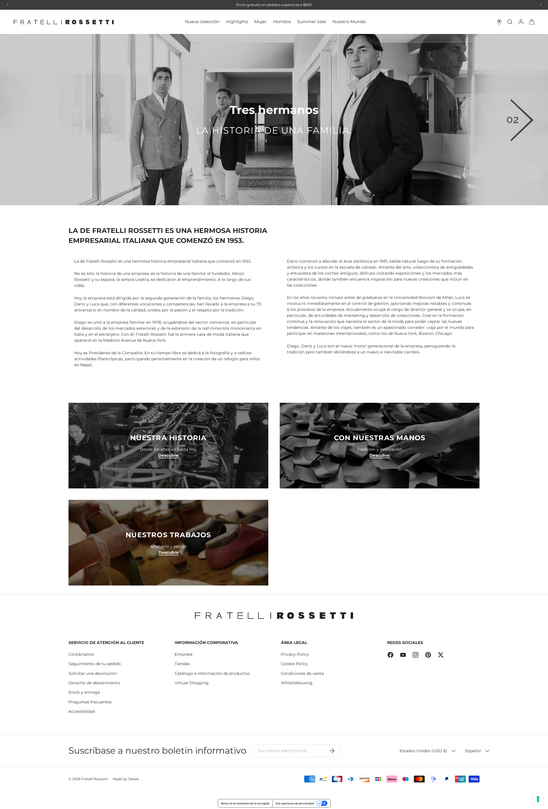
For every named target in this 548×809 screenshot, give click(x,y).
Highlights (237, 21)
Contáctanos (81, 654)
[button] (531, 22)
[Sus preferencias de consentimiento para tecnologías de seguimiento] (538, 799)
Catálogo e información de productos (212, 673)
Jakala (133, 779)
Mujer (260, 21)
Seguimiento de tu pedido (94, 663)
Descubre (168, 455)
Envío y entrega (84, 692)
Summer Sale (311, 21)
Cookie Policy (294, 663)
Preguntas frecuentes (90, 702)
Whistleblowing (297, 682)
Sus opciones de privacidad (294, 803)
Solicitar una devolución (92, 673)
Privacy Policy (295, 654)
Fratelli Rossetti (94, 779)
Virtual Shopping (192, 682)
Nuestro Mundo (349, 21)
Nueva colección (202, 21)
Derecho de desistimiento (94, 682)
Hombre (282, 21)
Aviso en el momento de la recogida (245, 803)
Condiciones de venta (302, 673)
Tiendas (182, 663)
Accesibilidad (81, 711)
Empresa (183, 654)
